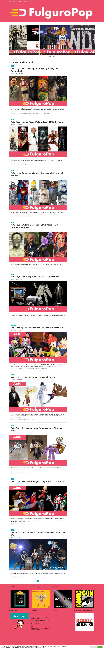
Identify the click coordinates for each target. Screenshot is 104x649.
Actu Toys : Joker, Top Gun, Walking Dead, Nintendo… (36, 277)
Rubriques (15, 1)
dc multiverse (20, 216)
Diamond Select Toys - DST (23, 164)
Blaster (13, 73)
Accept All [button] (100, 646)
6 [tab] (54, 56)
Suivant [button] (93, 39)
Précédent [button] (11, 39)
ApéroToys (30, 1)
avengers (20, 419)
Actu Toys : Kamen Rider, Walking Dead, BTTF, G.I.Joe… (37, 122)
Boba (13, 330)
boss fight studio (21, 268)
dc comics (15, 216)
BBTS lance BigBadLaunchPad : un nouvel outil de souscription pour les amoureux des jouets (40, 625)
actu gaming (15, 368)
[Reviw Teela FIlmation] (51, 40)
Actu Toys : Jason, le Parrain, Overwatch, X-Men (33, 377)
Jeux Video (13, 325)
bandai (19, 577)
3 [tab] (50, 56)
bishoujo (14, 113)
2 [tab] (49, 56)
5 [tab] (53, 56)
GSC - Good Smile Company (44, 113)
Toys (12, 66)
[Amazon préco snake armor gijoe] (82, 40)
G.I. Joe (31, 164)
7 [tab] (56, 56)
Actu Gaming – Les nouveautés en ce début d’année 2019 (37, 328)
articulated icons (25, 472)
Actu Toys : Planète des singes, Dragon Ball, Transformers (38, 481)
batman (23, 523)
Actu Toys (14, 164)
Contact (19, 1)
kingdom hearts (44, 368)
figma (23, 577)
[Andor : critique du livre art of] (21, 40)
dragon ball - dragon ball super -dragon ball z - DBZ (28, 113)
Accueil (10, 1)
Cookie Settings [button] (93, 646)
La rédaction (24, 1)
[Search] (94, 1)
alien (19, 472)
